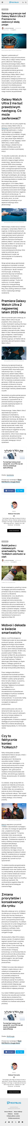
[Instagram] (12, 1122)
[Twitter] (15, 1122)
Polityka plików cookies (13, 1116)
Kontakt (16, 1113)
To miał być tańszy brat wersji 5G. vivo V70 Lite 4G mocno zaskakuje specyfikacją (13, 465)
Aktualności (5, 9)
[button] (2, 2)
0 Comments (13, 29)
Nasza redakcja (18, 1111)
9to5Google (10, 1036)
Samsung (5, 128)
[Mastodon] (19, 1122)
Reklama (10, 1113)
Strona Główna (8, 1111)
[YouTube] (9, 1122)
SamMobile (10, 475)
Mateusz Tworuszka (14, 514)
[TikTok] (5, 1122)
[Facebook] (22, 1122)
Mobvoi (4, 824)
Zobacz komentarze (14, 530)
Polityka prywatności (14, 1118)
